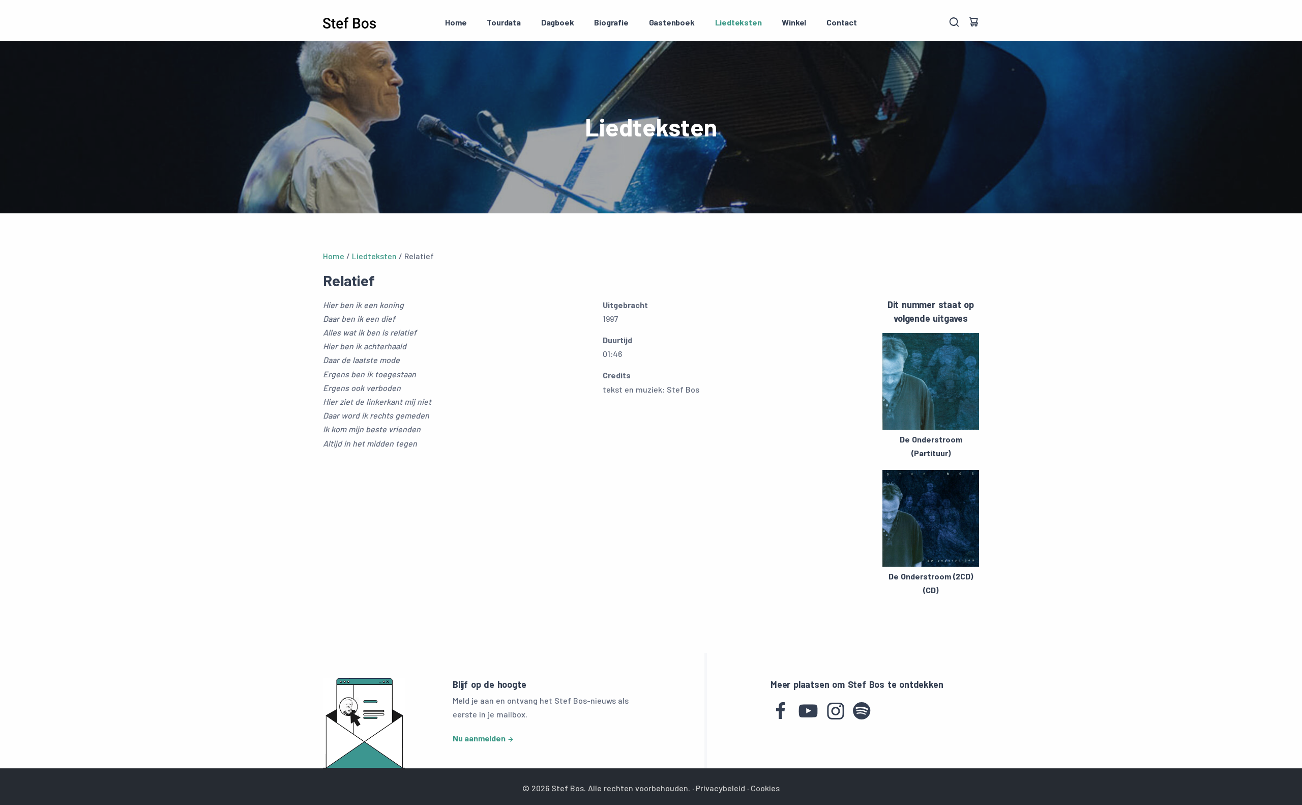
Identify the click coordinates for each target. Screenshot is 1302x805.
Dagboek (557, 22)
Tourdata (503, 22)
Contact (841, 22)
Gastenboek (672, 22)
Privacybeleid (720, 788)
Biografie (611, 22)
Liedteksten (738, 22)
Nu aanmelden (479, 738)
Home (455, 22)
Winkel (794, 22)
